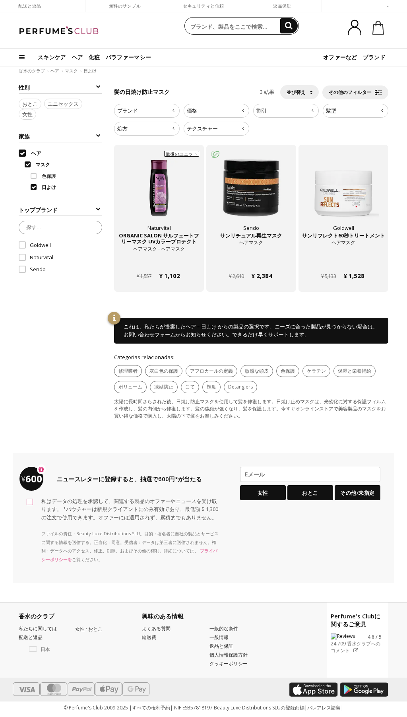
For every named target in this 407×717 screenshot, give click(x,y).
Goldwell (40, 245)
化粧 (94, 57)
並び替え (297, 92)
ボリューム (130, 386)
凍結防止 (163, 386)
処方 (122, 128)
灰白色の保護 (163, 370)
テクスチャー (202, 128)
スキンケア (52, 57)
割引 (261, 110)
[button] (41, 649)
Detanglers (240, 386)
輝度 (211, 386)
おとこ (30, 103)
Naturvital (41, 257)
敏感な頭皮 (257, 370)
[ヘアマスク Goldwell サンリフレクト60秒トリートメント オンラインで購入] (343, 261)
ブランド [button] (127, 110)
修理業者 (128, 370)
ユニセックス (63, 103)
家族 (24, 136)
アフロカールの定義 (211, 370)
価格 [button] (192, 110)
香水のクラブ (32, 71)
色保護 (288, 370)
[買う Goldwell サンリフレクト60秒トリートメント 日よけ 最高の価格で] (343, 194)
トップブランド (38, 210)
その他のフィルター (351, 92)
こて (190, 386)
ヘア (77, 57)
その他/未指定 (357, 492)
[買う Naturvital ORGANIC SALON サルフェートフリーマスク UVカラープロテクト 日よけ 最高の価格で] (159, 194)
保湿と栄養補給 (354, 370)
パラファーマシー (128, 57)
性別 (24, 87)
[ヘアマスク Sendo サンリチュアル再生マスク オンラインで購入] (251, 261)
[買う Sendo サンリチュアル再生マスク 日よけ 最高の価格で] (251, 194)
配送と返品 (29, 6)
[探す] (289, 25)
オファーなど (340, 57)
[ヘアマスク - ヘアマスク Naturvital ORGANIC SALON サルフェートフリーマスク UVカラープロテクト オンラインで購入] (159, 261)
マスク (71, 71)
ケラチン (316, 370)
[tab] (147, 111)
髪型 (331, 110)
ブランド (374, 57)
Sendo (38, 269)
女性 (27, 114)
